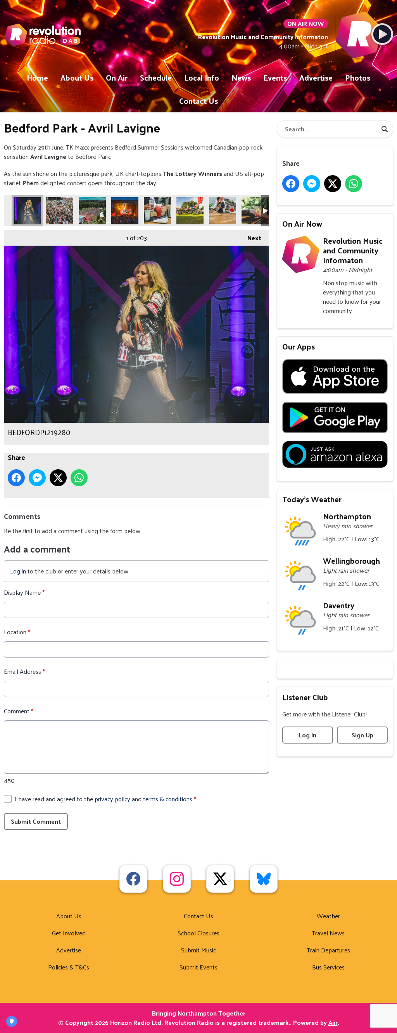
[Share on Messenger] (37, 477)
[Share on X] (58, 477)
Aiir (333, 1022)
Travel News (328, 932)
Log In (307, 734)
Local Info (201, 77)
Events (275, 77)
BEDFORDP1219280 (27, 210)
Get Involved (69, 932)
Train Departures (328, 950)
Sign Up (362, 734)
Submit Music (198, 950)
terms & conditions (167, 798)
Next (250, 237)
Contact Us (198, 101)
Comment (18, 711)
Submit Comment (36, 821)
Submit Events (198, 967)
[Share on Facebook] (16, 477)
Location (17, 632)
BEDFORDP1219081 (222, 210)
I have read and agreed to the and (105, 799)
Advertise (316, 77)
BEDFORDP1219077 (190, 210)
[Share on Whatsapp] (79, 477)
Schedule (156, 77)
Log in (18, 571)
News (241, 77)
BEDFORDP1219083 (255, 210)
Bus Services (328, 967)
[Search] (384, 129)
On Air (117, 77)
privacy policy (112, 798)
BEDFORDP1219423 (124, 210)
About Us (76, 77)
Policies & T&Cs (68, 967)
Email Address (24, 671)
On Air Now (302, 224)
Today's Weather (312, 499)
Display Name (24, 592)
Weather (328, 915)
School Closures (198, 932)
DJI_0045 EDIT (92, 210)
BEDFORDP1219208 (59, 210)
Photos (357, 77)
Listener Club (305, 697)
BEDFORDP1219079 (157, 210)
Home (37, 77)
